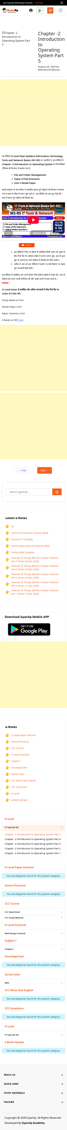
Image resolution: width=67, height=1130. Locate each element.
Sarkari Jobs (17, 774)
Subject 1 (16, 761)
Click (20, 320)
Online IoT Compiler (22, 539)
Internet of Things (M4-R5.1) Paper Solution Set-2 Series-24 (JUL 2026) (35, 567)
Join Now (39, 2)
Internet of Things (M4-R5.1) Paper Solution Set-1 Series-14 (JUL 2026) (35, 592)
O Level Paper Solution (23, 735)
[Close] (62, 3)
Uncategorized (19, 767)
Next (43, 470)
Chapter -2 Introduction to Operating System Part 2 (33, 848)
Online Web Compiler (23, 552)
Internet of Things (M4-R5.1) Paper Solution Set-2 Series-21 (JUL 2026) (35, 584)
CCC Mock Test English (23, 780)
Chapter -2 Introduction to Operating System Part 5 (33, 834)
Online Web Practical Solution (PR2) (30, 545)
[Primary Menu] (60, 10)
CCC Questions (19, 787)
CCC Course (17, 748)
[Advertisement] (33, 112)
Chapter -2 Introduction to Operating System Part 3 (33, 843)
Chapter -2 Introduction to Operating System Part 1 (33, 853)
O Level (15, 793)
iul (12, 526)
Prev (23, 470)
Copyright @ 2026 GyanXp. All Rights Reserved (33, 1117)
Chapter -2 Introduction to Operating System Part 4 (33, 839)
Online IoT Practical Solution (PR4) (29, 532)
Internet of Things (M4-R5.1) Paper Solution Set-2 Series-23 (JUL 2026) (35, 576)
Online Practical (19, 741)
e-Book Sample (19, 799)
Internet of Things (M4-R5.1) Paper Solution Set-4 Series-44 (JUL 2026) (35, 559)
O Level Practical (20, 754)
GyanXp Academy (33, 1123)
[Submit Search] (57, 491)
